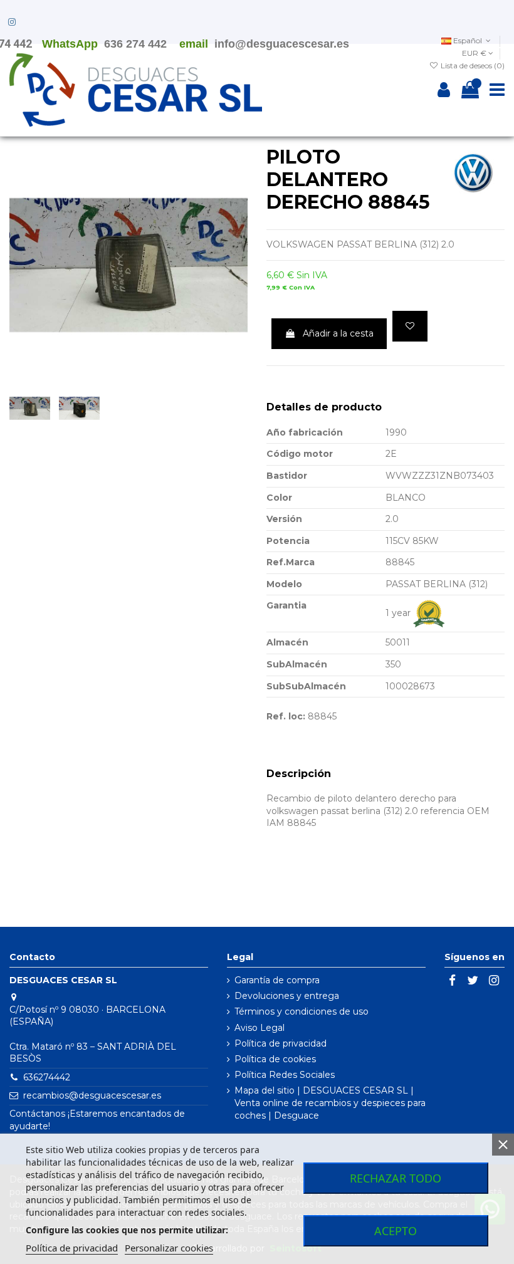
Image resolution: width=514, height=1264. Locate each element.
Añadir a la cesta (338, 333)
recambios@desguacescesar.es (92, 1095)
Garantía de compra (277, 980)
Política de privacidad (280, 1043)
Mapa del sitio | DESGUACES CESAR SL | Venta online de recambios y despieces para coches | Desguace (330, 1102)
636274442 (46, 1077)
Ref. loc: (285, 716)
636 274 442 (135, 44)
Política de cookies (275, 1059)
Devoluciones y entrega (286, 995)
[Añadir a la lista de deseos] (409, 326)
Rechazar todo (395, 1178)
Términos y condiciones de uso (301, 1011)
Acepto (395, 1230)
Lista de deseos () (472, 65)
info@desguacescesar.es (281, 44)
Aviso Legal (259, 1027)
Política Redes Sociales (284, 1074)
